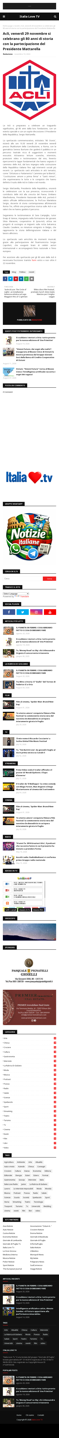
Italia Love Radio (11, 1184)
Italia (42, 1180)
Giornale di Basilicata (39, 1236)
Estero (36, 1175)
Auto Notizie (8, 1229)
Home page (7, 26)
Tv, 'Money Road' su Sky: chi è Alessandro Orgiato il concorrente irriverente (35, 652)
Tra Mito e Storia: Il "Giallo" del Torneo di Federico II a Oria (36, 683)
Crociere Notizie (37, 1229)
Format (45, 1175)
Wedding (47, 1206)
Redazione (8, 54)
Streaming (30, 1111)
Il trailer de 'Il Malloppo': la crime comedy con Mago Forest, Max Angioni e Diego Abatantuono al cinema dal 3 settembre (36, 786)
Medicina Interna (10, 1254)
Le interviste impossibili (23, 1188)
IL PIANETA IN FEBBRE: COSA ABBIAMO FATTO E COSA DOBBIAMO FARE (34, 629)
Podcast (30, 1079)
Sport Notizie (8, 1265)
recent (16, 26)
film (30, 1138)
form (34, 260)
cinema (30, 1129)
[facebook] (9, 612)
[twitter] (23, 612)
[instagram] (36, 612)
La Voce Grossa (9, 1251)
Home (19, 1415)
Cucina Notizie (9, 1233)
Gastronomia (30, 1056)
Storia (6, 1202)
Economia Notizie (10, 1236)
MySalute (34, 1258)
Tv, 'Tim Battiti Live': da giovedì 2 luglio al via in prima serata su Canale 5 (35, 751)
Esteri (27, 1175)
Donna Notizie (36, 1233)
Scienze (29, 1097)
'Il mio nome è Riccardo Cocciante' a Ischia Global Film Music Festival (33, 740)
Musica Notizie (9, 1258)
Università (36, 1206)
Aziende (21, 1166)
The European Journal (12, 1269)
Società (26, 1197)
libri (30, 1143)
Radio (30, 1088)
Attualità (39, 1162)
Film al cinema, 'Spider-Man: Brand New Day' (34, 703)
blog (14, 272)
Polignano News (37, 1261)
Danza (27, 1171)
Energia (19, 1175)
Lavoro (7, 1188)
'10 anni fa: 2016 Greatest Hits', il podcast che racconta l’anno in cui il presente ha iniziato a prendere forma (35, 846)
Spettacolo (30, 1102)
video (30, 1148)
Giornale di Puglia (37, 1240)
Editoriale (8, 1175)
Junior (23, 1184)
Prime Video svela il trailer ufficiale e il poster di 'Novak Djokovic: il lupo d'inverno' (34, 773)
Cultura (30, 1052)
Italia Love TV (30, 16)
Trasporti (8, 1206)
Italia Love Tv (8, 1247)
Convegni (41, 1166)
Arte (30, 1038)
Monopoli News (37, 1254)
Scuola (16, 1197)
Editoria (48, 1171)
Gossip (22, 1180)
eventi (30, 1134)
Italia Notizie (35, 1247)
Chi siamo (30, 1415)
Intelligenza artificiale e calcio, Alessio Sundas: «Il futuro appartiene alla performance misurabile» (34, 1311)
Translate (24, 596)
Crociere (30, 1047)
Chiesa (30, 1043)
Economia (37, 1171)
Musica (30, 1075)
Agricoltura (8, 1162)
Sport (30, 1106)
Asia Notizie (8, 1226)
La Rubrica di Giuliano (30, 1065)
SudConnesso (36, 1265)
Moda (30, 1070)
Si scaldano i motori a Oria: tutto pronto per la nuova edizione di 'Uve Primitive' (35, 339)
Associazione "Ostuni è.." (41, 1226)
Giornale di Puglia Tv (12, 1244)
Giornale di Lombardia (12, 1240)
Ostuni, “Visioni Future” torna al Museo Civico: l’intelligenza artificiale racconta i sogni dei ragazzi (35, 372)
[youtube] (50, 612)
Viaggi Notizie (36, 1269)
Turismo (30, 1120)
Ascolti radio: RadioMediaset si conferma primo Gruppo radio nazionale (36, 858)
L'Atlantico (34, 1251)
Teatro (30, 1116)
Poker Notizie (8, 1261)
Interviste (30, 1061)
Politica (22, 272)
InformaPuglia (36, 1244)
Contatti (41, 1415)
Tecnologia (38, 1202)
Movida (48, 1188)
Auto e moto (9, 1166)
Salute (30, 1093)
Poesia (30, 1084)
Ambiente (21, 1162)
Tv (30, 1125)
